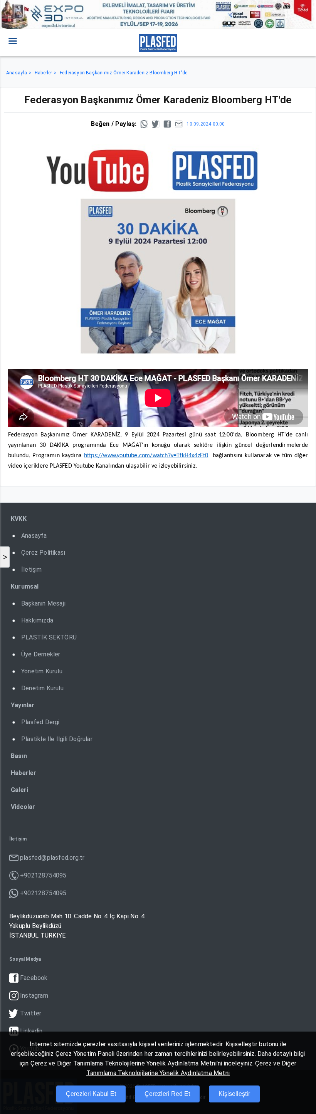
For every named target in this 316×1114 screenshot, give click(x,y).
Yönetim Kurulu (41, 671)
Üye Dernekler (41, 654)
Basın (19, 756)
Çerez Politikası (43, 552)
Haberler (43, 72)
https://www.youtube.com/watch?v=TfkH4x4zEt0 (146, 456)
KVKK (19, 518)
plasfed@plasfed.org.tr (52, 857)
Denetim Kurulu (42, 688)
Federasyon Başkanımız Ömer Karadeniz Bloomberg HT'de (123, 72)
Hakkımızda (37, 620)
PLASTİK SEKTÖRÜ (49, 637)
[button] (13, 41)
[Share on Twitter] (156, 124)
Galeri (19, 790)
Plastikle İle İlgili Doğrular (56, 739)
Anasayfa (16, 72)
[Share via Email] (179, 124)
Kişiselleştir (234, 1094)
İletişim (31, 569)
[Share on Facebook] (167, 124)
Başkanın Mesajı (43, 603)
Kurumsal (25, 586)
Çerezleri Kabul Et (91, 1094)
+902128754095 (43, 875)
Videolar (23, 806)
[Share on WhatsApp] (144, 124)
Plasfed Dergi (40, 722)
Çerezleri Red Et (167, 1094)
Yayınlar (23, 705)
